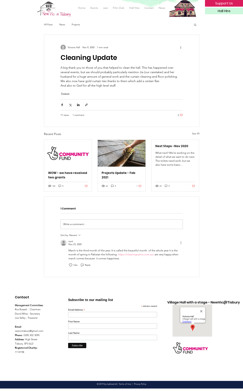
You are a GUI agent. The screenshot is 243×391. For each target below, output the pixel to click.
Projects (76, 24)
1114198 (19, 352)
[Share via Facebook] (62, 104)
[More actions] (181, 47)
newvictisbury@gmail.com (29, 330)
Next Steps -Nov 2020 (171, 146)
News (62, 24)
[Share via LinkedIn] (78, 104)
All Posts (48, 24)
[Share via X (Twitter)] (70, 104)
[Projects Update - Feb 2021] (121, 153)
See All (195, 133)
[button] (195, 24)
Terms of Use (125, 384)
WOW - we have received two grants (67, 175)
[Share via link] (86, 104)
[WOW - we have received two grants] (68, 153)
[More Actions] (181, 243)
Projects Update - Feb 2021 (118, 175)
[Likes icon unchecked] (70, 265)
